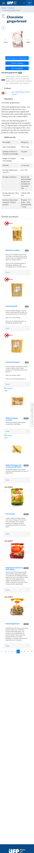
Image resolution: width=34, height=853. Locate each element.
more (7, 272)
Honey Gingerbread (12, 624)
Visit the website (17, 68)
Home (4, 8)
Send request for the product (17, 58)
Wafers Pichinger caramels (12, 419)
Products (11, 8)
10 (31, 651)
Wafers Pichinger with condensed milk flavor (13, 466)
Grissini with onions (13, 362)
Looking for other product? (32, 415)
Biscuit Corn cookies (13, 250)
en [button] (29, 3)
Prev (5, 42)
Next (28, 42)
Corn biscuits (10, 514)
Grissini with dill (11, 306)
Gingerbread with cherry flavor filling (14, 568)
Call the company (17, 63)
